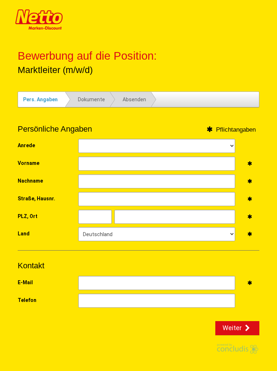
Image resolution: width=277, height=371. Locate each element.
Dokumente (91, 99)
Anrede (26, 145)
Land (24, 233)
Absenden (134, 99)
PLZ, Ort (28, 216)
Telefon (27, 300)
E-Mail (25, 282)
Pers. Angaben (40, 99)
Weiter (233, 328)
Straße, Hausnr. (36, 198)
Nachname (30, 181)
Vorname (28, 163)
